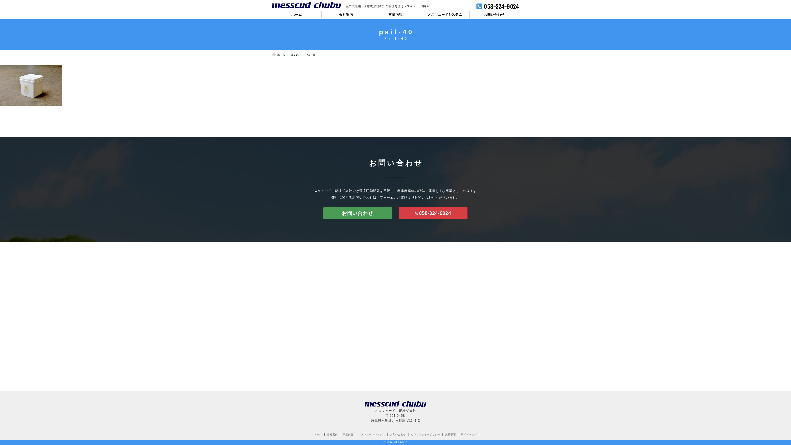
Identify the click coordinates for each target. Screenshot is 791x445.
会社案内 (346, 14)
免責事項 (450, 434)
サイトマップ (469, 434)
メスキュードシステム (445, 14)
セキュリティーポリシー (425, 434)
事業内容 (395, 14)
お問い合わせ (494, 14)
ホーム (296, 14)
